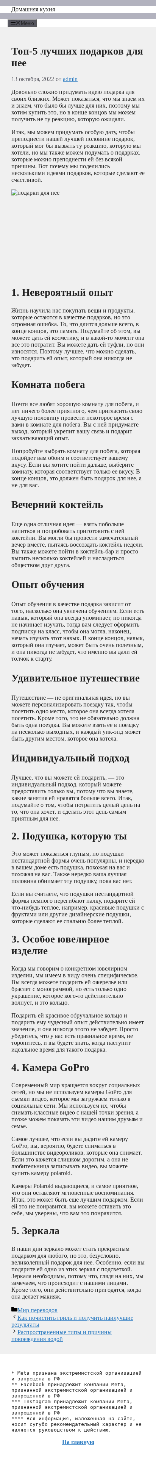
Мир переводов (37, 1310)
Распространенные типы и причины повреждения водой (61, 1335)
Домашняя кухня (33, 9)
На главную (78, 1442)
